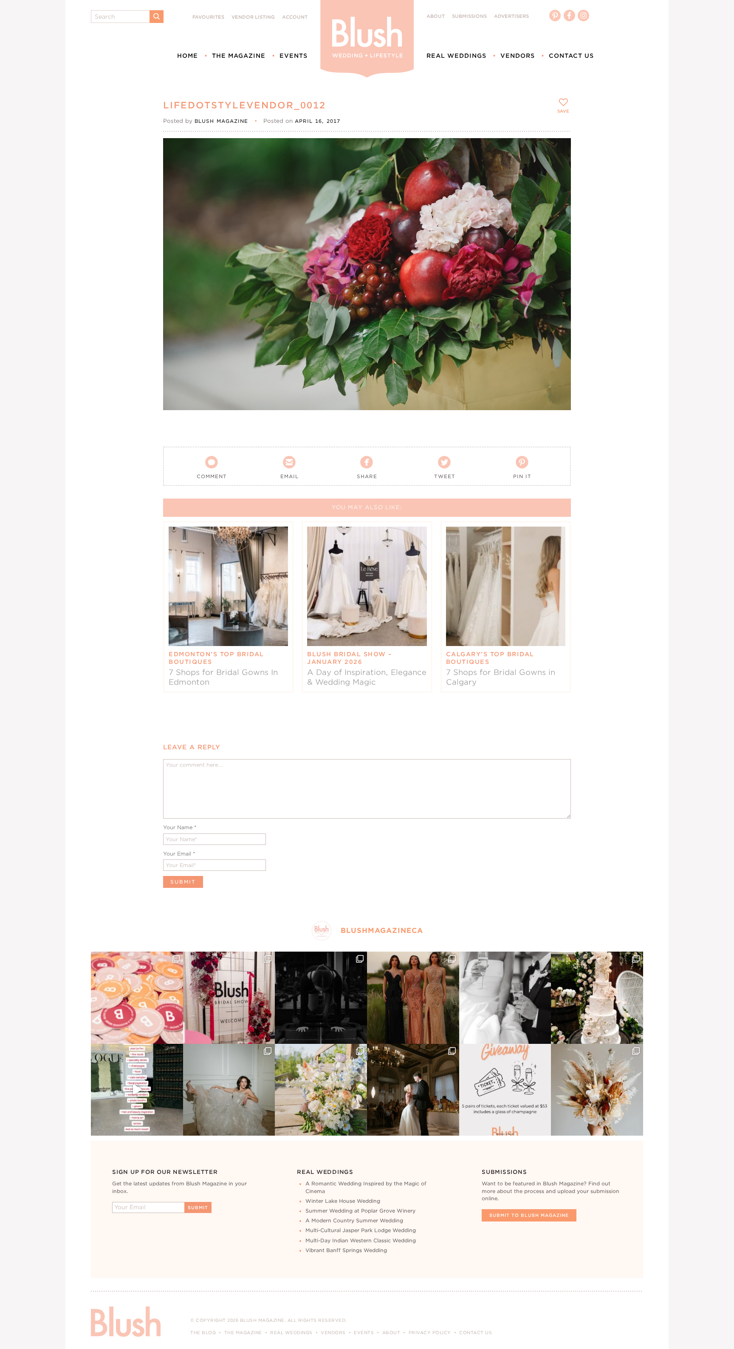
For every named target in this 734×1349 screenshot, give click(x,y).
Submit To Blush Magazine (529, 1215)
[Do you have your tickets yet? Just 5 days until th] (505, 998)
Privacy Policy (430, 1332)
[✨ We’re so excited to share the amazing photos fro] (229, 998)
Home (187, 55)
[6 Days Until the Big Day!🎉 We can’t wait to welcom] (137, 1090)
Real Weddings (456, 55)
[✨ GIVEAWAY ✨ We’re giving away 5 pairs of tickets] (505, 1090)
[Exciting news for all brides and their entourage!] (413, 998)
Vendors (517, 55)
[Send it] (557, 190)
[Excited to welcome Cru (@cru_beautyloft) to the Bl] (229, 1090)
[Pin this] (557, 170)
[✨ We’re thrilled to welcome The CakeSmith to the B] (597, 998)
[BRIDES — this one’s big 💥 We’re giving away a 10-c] (321, 998)
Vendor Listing (253, 17)
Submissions (469, 16)
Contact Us (571, 55)
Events (293, 55)
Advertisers (511, 16)
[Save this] (557, 151)
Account (295, 17)
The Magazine (238, 55)
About (435, 16)
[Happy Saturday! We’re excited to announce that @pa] (597, 1090)
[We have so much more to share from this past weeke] (137, 998)
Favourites (208, 17)
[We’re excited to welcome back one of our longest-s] (413, 1090)
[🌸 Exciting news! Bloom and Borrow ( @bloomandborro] (321, 1090)
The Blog (203, 1332)
